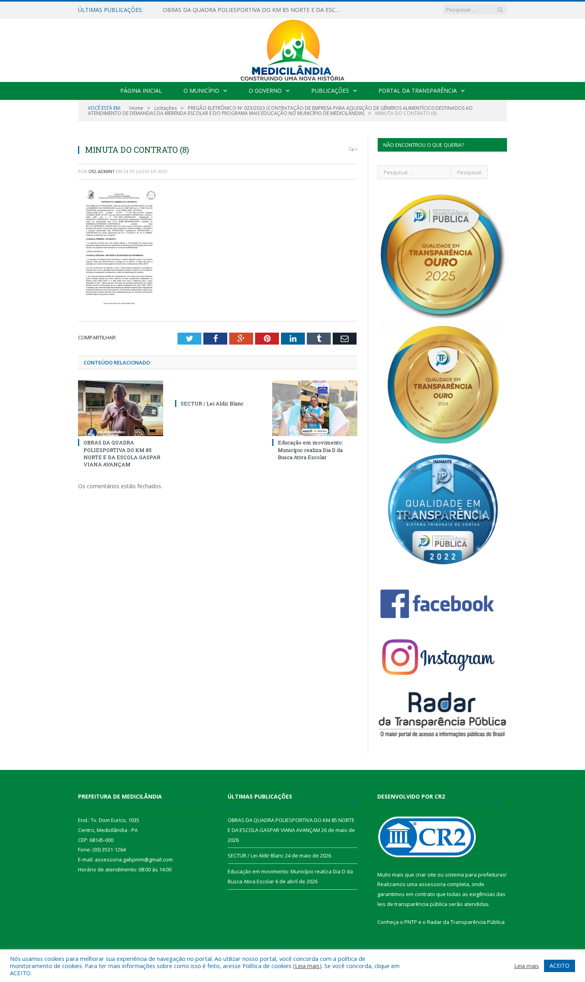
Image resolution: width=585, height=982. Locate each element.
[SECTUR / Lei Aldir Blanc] (217, 388)
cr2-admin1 (101, 171)
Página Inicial (141, 90)
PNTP (410, 921)
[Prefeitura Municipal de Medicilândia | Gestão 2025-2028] (292, 48)
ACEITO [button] (559, 965)
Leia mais (307, 965)
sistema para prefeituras (475, 874)
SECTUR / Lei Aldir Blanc (212, 403)
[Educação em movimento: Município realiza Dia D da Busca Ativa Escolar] (314, 408)
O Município (201, 90)
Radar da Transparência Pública (466, 921)
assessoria (432, 884)
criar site (425, 874)
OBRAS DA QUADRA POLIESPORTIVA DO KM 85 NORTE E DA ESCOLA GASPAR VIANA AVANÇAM (254, 10)
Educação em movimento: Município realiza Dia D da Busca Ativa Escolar (310, 449)
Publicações (330, 90)
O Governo (265, 90)
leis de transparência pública (412, 904)
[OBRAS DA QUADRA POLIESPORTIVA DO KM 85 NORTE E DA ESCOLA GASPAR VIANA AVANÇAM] (120, 408)
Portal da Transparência (417, 90)
